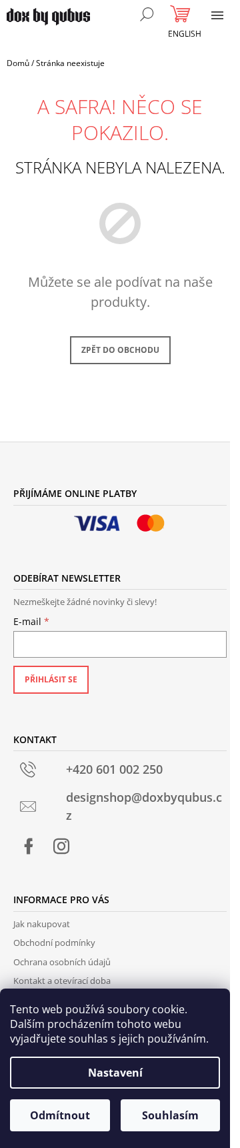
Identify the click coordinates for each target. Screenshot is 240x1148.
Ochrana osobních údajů (62, 962)
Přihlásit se (51, 679)
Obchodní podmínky (54, 943)
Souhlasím (170, 1115)
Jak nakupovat (41, 924)
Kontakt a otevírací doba (62, 981)
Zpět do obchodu (120, 350)
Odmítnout (60, 1115)
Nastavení (115, 1072)
